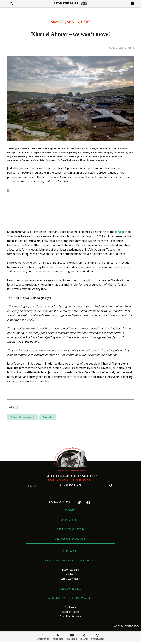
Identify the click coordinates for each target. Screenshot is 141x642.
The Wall (70, 551)
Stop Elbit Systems (70, 616)
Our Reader (70, 607)
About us (70, 519)
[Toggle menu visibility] (131, 3)
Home (70, 510)
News (85, 21)
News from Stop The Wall (70, 560)
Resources (70, 588)
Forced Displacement (22, 417)
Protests (47, 417)
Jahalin (119, 232)
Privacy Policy (70, 538)
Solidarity (71, 574)
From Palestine (70, 569)
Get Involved (70, 529)
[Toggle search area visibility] (10, 3)
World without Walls (70, 597)
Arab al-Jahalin (65, 21)
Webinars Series (70, 611)
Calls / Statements (70, 578)
